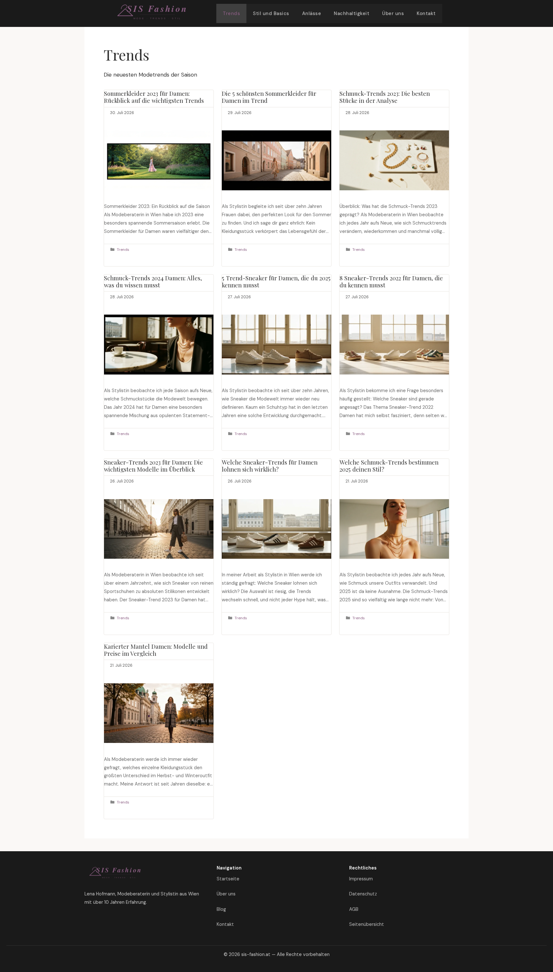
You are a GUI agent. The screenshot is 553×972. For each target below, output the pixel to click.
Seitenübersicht (366, 924)
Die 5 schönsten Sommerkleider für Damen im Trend (269, 96)
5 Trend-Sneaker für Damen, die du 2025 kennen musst (276, 281)
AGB (353, 909)
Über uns (393, 13)
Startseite (228, 879)
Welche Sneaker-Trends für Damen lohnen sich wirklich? (269, 465)
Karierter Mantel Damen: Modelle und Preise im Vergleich (156, 649)
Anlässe (311, 13)
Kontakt (426, 13)
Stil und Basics (271, 13)
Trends (231, 13)
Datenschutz (363, 894)
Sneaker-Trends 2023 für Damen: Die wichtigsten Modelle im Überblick (153, 465)
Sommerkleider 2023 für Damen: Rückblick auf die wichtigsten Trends (154, 96)
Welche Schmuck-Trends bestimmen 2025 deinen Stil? (389, 465)
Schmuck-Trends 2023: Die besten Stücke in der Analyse (385, 96)
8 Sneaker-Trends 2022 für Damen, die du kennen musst (391, 281)
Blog (221, 909)
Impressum (361, 879)
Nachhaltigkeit (351, 13)
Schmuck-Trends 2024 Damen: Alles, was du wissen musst (153, 281)
